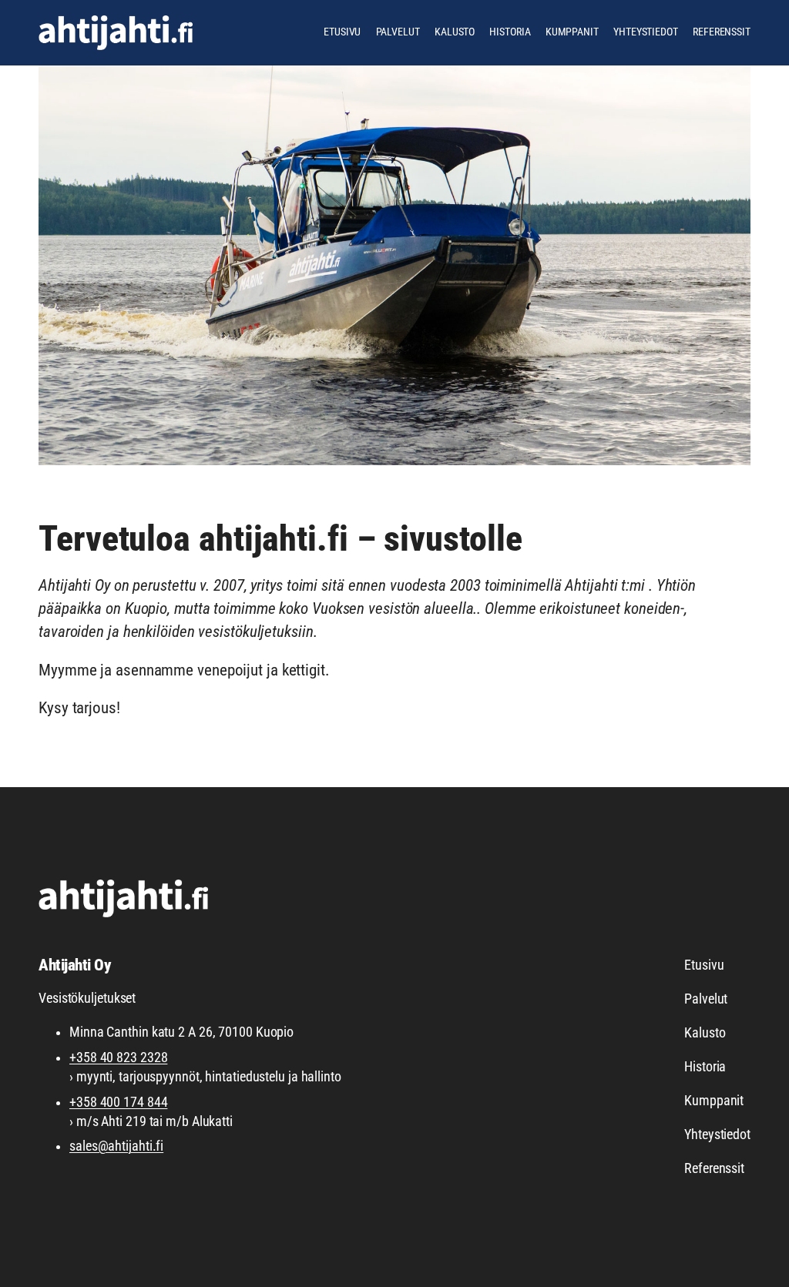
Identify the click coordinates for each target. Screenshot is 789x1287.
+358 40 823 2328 (118, 1057)
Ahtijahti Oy (75, 964)
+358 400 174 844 (118, 1102)
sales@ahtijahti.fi (116, 1146)
